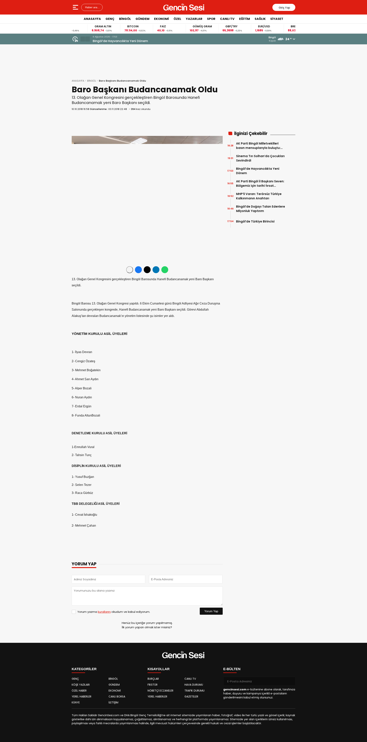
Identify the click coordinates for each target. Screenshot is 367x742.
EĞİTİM (244, 19)
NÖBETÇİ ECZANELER (160, 690)
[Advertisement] (312, 81)
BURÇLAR (153, 679)
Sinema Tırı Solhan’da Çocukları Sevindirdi (260, 158)
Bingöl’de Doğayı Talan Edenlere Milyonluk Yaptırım (260, 209)
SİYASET (276, 19)
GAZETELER (191, 696)
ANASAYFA (92, 19)
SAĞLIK (260, 19)
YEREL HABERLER (81, 696)
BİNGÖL (125, 19)
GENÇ (110, 19)
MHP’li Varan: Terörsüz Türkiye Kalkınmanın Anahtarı (259, 196)
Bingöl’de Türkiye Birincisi (255, 221)
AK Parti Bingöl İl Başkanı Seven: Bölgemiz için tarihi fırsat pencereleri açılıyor (260, 183)
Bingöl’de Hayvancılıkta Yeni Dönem (120, 41)
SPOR (211, 19)
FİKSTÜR (153, 685)
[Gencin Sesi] (184, 7)
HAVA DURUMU (193, 685)
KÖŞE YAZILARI (81, 685)
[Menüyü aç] (76, 7)
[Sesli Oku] (129, 269)
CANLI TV (227, 19)
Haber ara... (92, 7)
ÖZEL (177, 19)
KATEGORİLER (84, 669)
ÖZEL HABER (79, 690)
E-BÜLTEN (231, 669)
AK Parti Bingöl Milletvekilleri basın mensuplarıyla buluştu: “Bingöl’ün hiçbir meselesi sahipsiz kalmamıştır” (258, 145)
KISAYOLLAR (159, 669)
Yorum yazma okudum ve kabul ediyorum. (113, 612)
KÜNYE (76, 702)
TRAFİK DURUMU (194, 690)
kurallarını (104, 612)
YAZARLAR (194, 19)
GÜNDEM (142, 19)
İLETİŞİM (113, 702)
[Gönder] (291, 681)
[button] (82, 39)
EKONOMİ (161, 19)
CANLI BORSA (117, 696)
